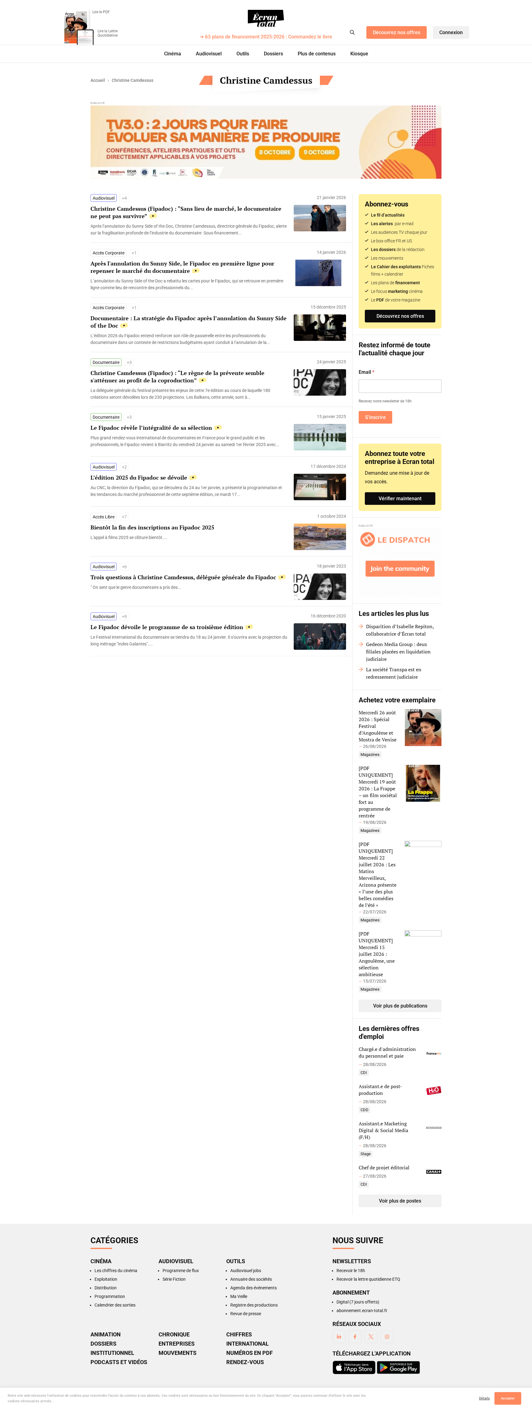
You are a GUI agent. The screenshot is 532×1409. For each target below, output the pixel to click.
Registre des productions (254, 1305)
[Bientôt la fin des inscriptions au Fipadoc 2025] (189, 537)
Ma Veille (238, 1296)
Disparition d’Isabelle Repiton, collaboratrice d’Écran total (400, 630)
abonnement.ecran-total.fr (362, 1310)
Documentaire (106, 362)
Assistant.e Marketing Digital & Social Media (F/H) (383, 1130)
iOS (354, 1367)
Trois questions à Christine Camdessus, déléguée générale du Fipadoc (183, 577)
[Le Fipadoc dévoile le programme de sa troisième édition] (189, 640)
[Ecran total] (266, 18)
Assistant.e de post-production (380, 1089)
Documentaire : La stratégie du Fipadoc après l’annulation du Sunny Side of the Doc (189, 321)
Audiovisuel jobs (245, 1270)
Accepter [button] (508, 1398)
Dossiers (273, 54)
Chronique (174, 1334)
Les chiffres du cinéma (116, 1270)
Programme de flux (181, 1270)
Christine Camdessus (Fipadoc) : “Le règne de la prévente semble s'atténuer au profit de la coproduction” (177, 376)
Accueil (98, 80)
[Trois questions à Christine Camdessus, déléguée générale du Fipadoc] (189, 587)
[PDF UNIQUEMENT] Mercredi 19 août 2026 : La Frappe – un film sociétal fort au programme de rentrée (378, 792)
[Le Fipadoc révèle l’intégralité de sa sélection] (189, 441)
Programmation (110, 1296)
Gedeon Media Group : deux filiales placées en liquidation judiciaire (398, 651)
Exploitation (106, 1279)
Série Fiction (174, 1279)
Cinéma (172, 54)
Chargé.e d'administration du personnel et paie (387, 1052)
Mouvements (177, 1353)
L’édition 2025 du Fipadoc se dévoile (139, 477)
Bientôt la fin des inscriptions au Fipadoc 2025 (152, 527)
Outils (242, 54)
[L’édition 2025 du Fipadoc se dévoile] (189, 491)
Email (366, 372)
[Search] (352, 32)
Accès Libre (104, 516)
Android (398, 1367)
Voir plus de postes (400, 1201)
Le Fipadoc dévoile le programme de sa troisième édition (167, 627)
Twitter (371, 1336)
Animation (106, 1334)
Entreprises (177, 1344)
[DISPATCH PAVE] (400, 562)
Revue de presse (245, 1313)
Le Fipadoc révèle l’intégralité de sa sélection (151, 427)
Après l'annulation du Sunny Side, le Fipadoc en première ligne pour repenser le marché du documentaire (182, 267)
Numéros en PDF (249, 1353)
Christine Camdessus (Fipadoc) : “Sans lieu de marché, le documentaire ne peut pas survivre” (186, 212)
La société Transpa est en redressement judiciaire (393, 673)
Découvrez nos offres (396, 32)
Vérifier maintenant (400, 498)
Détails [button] (484, 1398)
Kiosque (359, 54)
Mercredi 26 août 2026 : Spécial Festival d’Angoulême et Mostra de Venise (378, 726)
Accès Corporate (108, 252)
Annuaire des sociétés (251, 1279)
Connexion (451, 32)
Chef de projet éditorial (384, 1167)
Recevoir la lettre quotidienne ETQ (368, 1279)
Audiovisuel (209, 54)
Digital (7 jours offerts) (358, 1301)
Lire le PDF (101, 12)
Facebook (355, 1336)
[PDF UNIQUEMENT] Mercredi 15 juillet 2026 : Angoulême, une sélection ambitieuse (377, 954)
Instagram (387, 1336)
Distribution (106, 1287)
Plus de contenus (317, 54)
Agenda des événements (253, 1287)
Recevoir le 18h (351, 1270)
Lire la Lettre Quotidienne (108, 33)
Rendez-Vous (245, 1362)
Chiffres (239, 1334)
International (247, 1344)
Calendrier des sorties (115, 1305)
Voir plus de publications (400, 1006)
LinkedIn (338, 1336)
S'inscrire (375, 417)
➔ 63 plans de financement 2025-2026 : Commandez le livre (266, 37)
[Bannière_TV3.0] (266, 142)
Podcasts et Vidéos (119, 1362)
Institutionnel (112, 1353)
